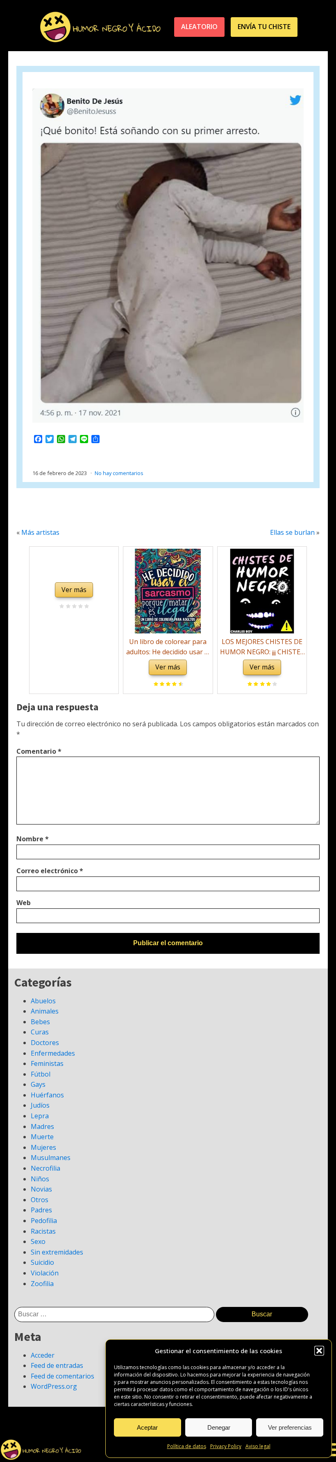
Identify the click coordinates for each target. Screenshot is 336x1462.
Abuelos (43, 1000)
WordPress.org (54, 1386)
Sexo (38, 1241)
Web (23, 902)
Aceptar (147, 1427)
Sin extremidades (57, 1252)
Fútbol (40, 1074)
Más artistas (40, 532)
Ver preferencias (290, 1427)
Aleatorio (199, 26)
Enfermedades (53, 1053)
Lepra (40, 1115)
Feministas (47, 1063)
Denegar (218, 1427)
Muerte (42, 1136)
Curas (40, 1031)
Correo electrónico (49, 870)
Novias (41, 1189)
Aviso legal (257, 1446)
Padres (41, 1209)
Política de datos (186, 1446)
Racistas (43, 1231)
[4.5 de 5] (180, 684)
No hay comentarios (119, 473)
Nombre (32, 838)
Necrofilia (45, 1168)
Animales (45, 1011)
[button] (319, 1351)
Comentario (38, 751)
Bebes (40, 1021)
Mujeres (43, 1147)
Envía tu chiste (264, 26)
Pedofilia (44, 1220)
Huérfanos (47, 1094)
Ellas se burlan (292, 532)
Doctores (45, 1042)
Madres (42, 1126)
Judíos (40, 1105)
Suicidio (42, 1262)
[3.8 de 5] (273, 684)
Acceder (42, 1355)
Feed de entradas (57, 1365)
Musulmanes (50, 1157)
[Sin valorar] (85, 607)
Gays (38, 1084)
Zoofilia (42, 1283)
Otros (39, 1199)
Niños (40, 1178)
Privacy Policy (225, 1446)
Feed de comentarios (62, 1376)
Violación (45, 1272)
